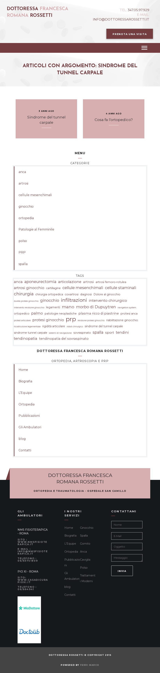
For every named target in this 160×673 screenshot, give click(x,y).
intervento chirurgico (108, 300)
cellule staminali (120, 287)
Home (23, 370)
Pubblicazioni (29, 416)
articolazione (69, 282)
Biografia (25, 381)
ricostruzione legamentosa (27, 326)
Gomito (85, 543)
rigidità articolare (53, 326)
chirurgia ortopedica (49, 294)
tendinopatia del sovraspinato (64, 339)
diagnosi (86, 294)
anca (22, 172)
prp (71, 319)
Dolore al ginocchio (106, 294)
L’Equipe (25, 393)
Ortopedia (27, 404)
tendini (122, 332)
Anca (83, 551)
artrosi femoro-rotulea (111, 282)
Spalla (84, 535)
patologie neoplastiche (61, 313)
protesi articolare (22, 320)
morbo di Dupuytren (96, 307)
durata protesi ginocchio (26, 301)
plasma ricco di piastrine (98, 313)
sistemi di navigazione (60, 333)
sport (109, 332)
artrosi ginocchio (29, 288)
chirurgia (24, 294)
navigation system (127, 307)
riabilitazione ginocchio (122, 320)
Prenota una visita (130, 34)
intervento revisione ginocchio (29, 307)
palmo (37, 313)
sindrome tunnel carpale (30, 332)
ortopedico (21, 313)
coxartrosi (71, 294)
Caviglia (85, 559)
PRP (22, 252)
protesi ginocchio (48, 320)
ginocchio (26, 206)
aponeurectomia (40, 281)
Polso (84, 567)
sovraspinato (82, 332)
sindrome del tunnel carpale (104, 326)
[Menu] (144, 48)
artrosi (23, 183)
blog (22, 439)
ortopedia (26, 218)
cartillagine (53, 288)
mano (68, 306)
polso (23, 241)
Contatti (25, 450)
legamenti (53, 307)
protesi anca (129, 313)
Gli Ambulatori (30, 427)
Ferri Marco (89, 665)
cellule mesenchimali (35, 195)
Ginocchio (86, 528)
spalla (23, 264)
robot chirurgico (75, 326)
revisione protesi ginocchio (91, 320)
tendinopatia (25, 338)
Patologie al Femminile (36, 229)
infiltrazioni (74, 300)
